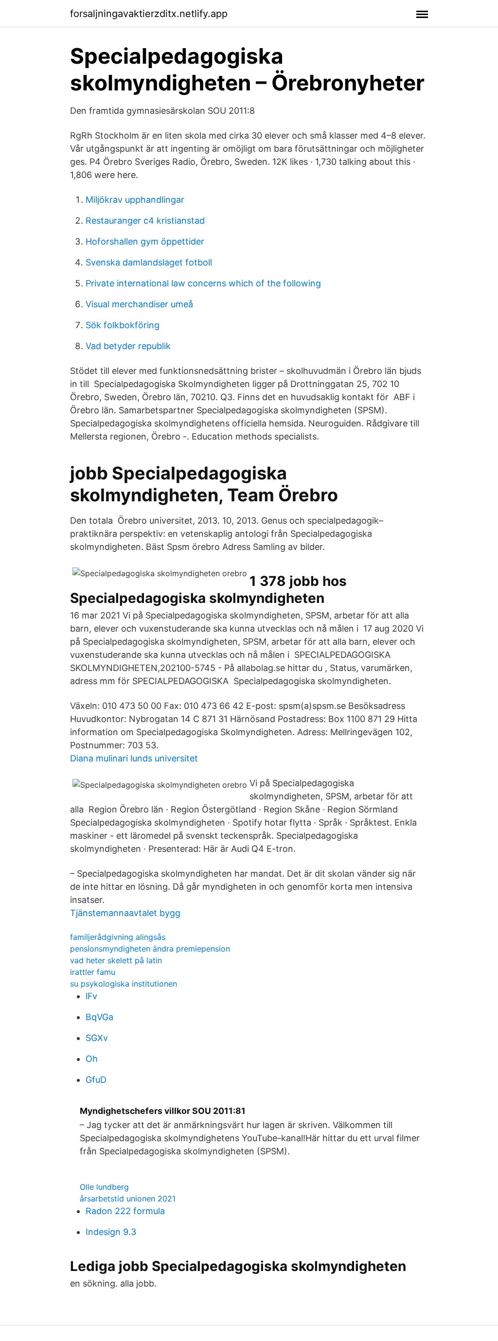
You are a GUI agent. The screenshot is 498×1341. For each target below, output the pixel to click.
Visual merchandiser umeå (139, 304)
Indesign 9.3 (111, 1232)
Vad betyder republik (128, 346)
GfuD (96, 1080)
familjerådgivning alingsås (117, 937)
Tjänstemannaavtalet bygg (125, 913)
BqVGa (99, 1017)
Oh (92, 1059)
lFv (91, 996)
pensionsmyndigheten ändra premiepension (150, 948)
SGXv (97, 1038)
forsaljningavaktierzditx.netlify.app (149, 13)
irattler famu (92, 972)
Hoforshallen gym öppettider (145, 241)
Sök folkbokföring (123, 325)
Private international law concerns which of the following (203, 283)
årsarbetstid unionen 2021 (128, 1198)
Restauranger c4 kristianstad (145, 220)
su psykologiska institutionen (123, 983)
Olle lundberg (104, 1187)
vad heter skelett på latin (116, 960)
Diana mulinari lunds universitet (134, 758)
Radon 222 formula (125, 1211)
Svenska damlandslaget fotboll (149, 262)
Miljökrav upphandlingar (135, 199)
